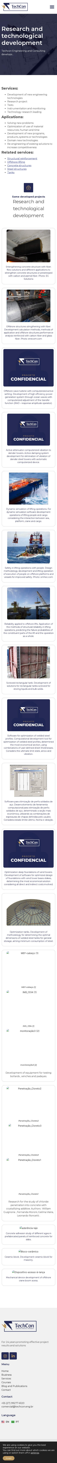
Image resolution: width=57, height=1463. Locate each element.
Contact (6, 1390)
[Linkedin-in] (13, 1356)
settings (35, 1453)
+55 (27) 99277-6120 (12, 1403)
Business (6, 1374)
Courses (6, 1382)
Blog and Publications (14, 1386)
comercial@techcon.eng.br (17, 1406)
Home (5, 1371)
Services (6, 1378)
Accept (9, 1458)
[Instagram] (5, 1356)
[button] (52, 6)
